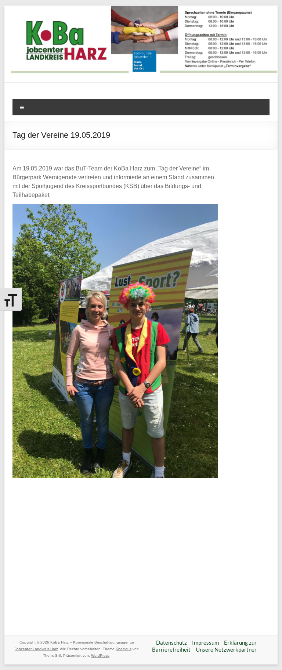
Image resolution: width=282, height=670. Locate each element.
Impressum (205, 642)
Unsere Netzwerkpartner (226, 649)
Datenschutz (171, 642)
